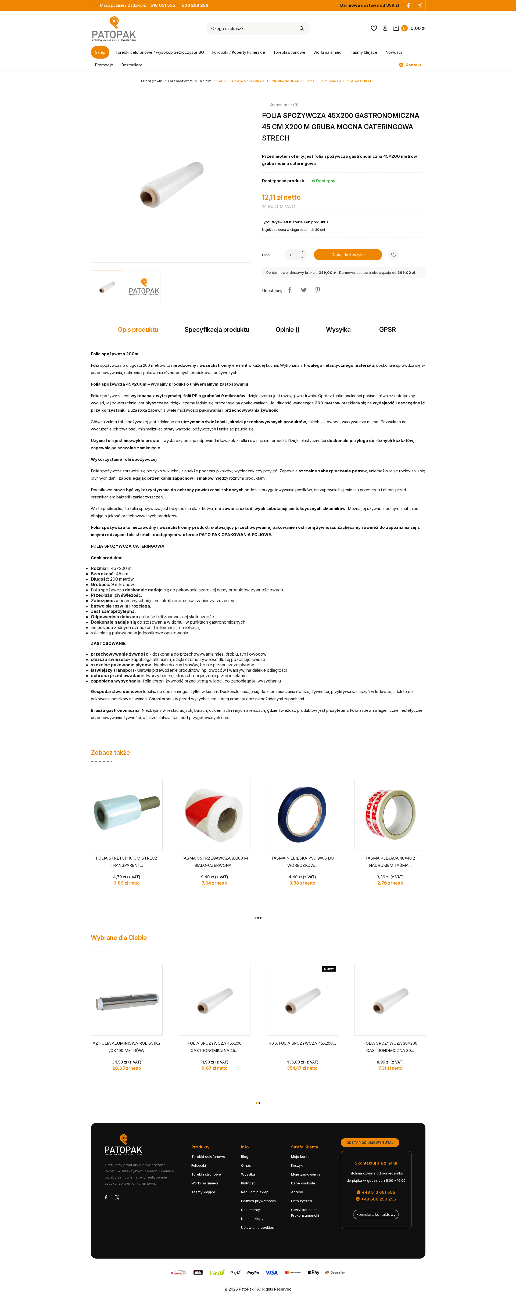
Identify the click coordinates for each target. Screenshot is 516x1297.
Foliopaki (198, 1165)
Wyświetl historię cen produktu (295, 222)
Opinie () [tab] (288, 329)
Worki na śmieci (327, 52)
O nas (246, 1165)
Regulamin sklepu (256, 1192)
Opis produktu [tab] (138, 329)
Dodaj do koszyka (348, 254)
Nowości (393, 52)
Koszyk (297, 1165)
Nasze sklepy (252, 1218)
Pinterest (317, 290)
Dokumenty (250, 1210)
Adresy (297, 1192)
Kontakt (412, 64)
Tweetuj (303, 290)
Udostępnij (289, 290)
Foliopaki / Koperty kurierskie (238, 52)
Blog (244, 1156)
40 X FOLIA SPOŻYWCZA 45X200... (302, 1043)
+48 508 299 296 (378, 1199)
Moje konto (300, 1156)
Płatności (248, 1183)
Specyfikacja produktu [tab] (217, 329)
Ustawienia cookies (257, 1227)
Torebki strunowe (289, 52)
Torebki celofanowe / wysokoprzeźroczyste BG (159, 52)
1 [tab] (255, 918)
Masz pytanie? (137, 5)
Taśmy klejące (363, 52)
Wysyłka (248, 1174)
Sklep (100, 52)
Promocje (104, 64)
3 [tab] (260, 918)
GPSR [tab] (387, 329)
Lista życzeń (301, 1201)
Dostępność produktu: (284, 180)
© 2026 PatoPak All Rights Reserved (258, 1289)
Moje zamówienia (305, 1174)
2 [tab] (258, 918)
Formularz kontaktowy (376, 1214)
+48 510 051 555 (378, 1192)
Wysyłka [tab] (338, 329)
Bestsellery (131, 64)
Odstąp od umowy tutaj (370, 1143)
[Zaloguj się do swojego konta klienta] (385, 29)
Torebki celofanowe (208, 1156)
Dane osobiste (303, 1183)
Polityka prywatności (258, 1201)
